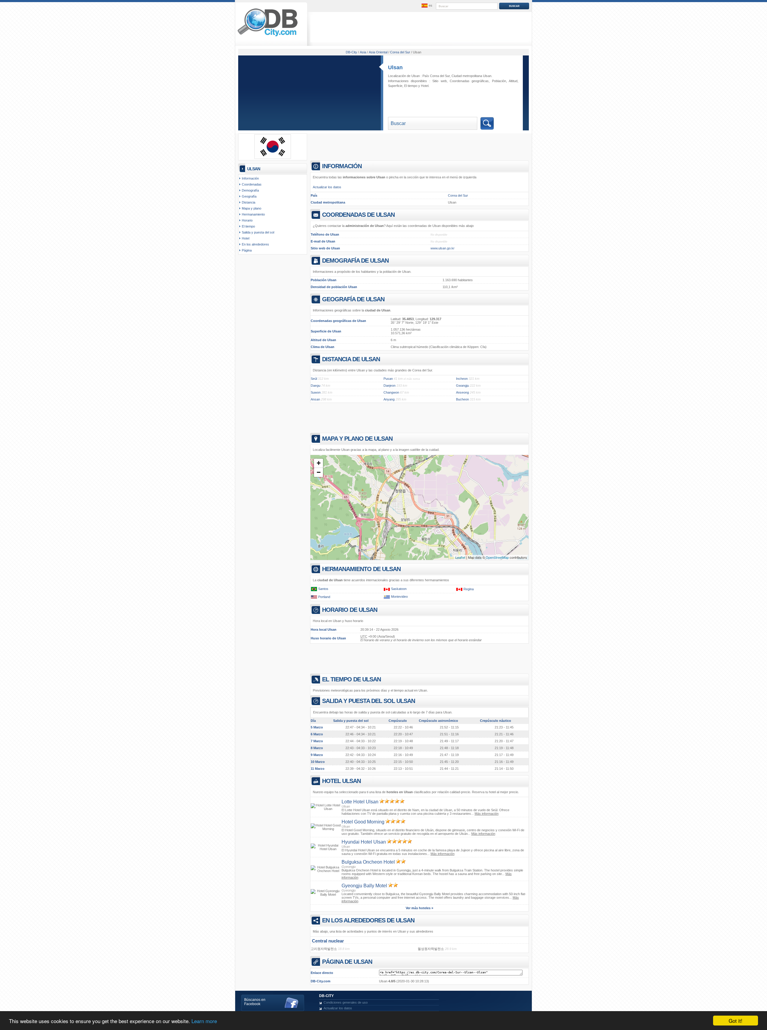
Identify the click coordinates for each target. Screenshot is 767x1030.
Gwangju (462, 385)
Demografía (250, 190)
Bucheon (462, 399)
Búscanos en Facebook (254, 1002)
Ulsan (395, 67)
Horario (247, 220)
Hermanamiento (253, 214)
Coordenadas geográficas (469, 81)
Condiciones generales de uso (346, 1002)
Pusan (388, 378)
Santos (323, 589)
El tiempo (410, 86)
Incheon (462, 378)
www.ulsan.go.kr (443, 248)
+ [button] (319, 463)
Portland (324, 597)
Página (247, 250)
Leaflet (460, 557)
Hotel (424, 86)
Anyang (389, 399)
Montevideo (399, 596)
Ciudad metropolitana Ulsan (471, 76)
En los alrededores (255, 244)
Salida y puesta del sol (258, 232)
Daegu (315, 385)
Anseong (462, 392)
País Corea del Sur (436, 76)
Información (250, 178)
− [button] (319, 472)
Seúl (314, 378)
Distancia (248, 202)
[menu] (426, 5)
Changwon (391, 392)
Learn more (204, 1021)
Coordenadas (252, 184)
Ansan (315, 399)
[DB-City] (268, 36)
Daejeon (389, 385)
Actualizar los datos (327, 187)
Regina (468, 589)
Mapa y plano (251, 208)
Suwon (316, 392)
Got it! (735, 1020)
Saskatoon (399, 589)
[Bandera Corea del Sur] (272, 157)
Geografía (249, 196)
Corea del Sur (458, 195)
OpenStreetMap (497, 557)
